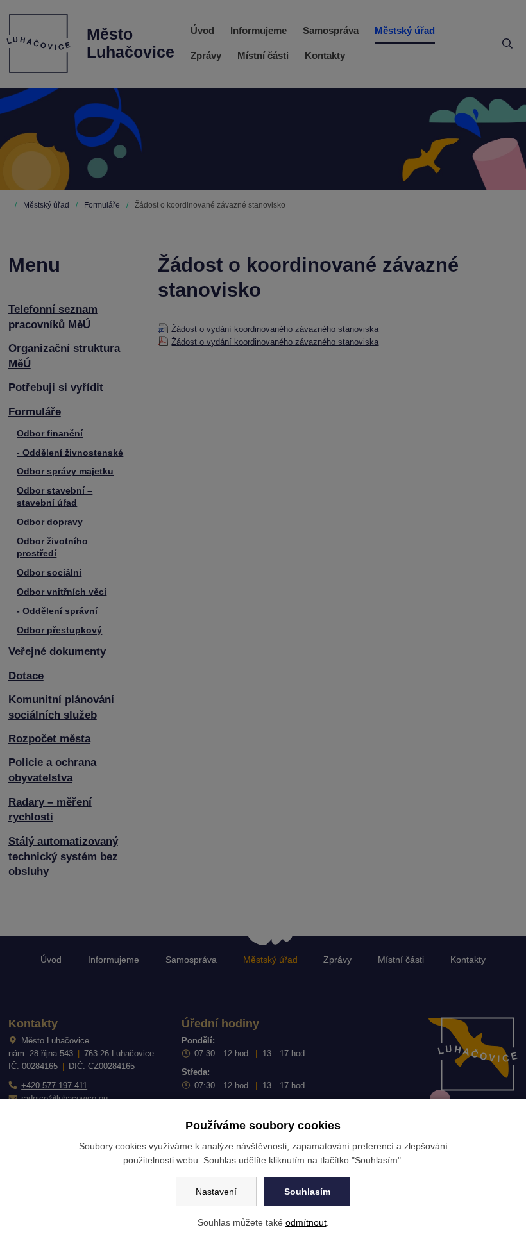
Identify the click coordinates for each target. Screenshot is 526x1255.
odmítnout (306, 1222)
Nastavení (216, 1191)
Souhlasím (307, 1191)
